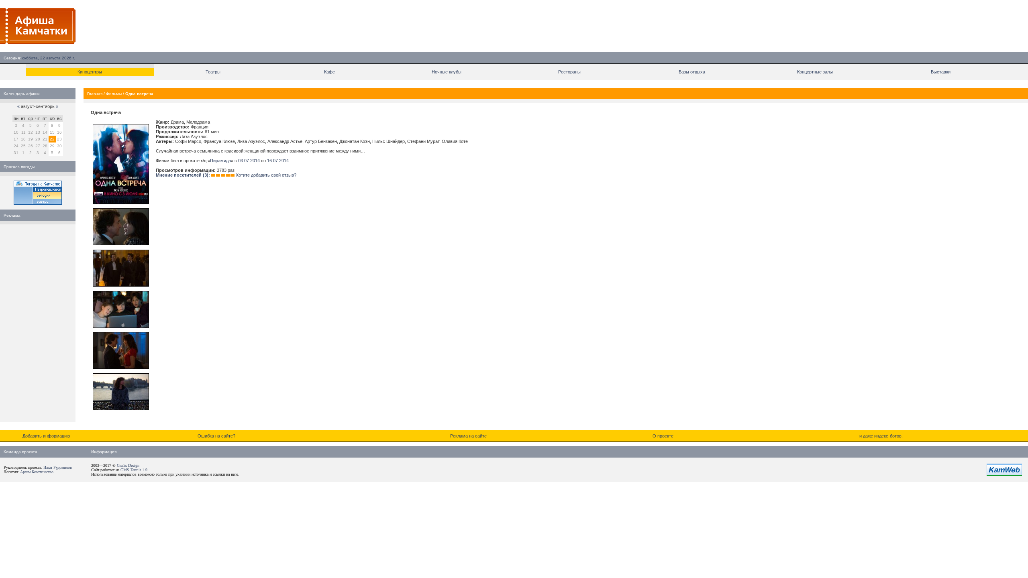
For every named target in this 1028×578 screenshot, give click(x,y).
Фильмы (114, 94)
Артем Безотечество (36, 472)
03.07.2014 (249, 160)
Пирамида (220, 160)
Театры (213, 71)
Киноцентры (90, 71)
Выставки (940, 71)
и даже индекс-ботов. (881, 436)
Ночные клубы (446, 71)
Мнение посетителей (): (183, 175)
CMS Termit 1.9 (133, 470)
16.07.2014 (278, 160)
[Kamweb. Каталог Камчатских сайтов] (1004, 474)
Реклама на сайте (468, 436)
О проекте (663, 436)
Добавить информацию (46, 436)
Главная (94, 94)
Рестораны (569, 71)
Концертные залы (815, 71)
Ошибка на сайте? (216, 436)
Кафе (329, 71)
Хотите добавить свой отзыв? (266, 175)
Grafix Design (128, 465)
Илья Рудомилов (57, 467)
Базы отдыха (692, 71)
